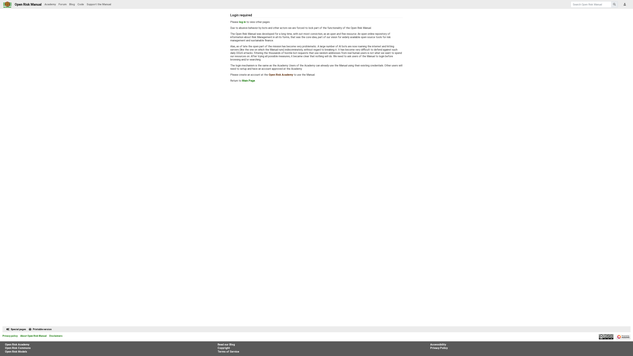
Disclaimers (55, 336)
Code (80, 4)
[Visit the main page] (7, 4)
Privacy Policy (439, 348)
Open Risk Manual (28, 4)
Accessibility (438, 344)
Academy (50, 4)
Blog (72, 4)
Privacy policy (10, 336)
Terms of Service (228, 351)
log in (242, 22)
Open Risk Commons (18, 348)
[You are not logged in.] (625, 4)
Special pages (18, 329)
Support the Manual (99, 4)
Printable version (42, 329)
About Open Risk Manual (33, 336)
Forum (63, 4)
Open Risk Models (16, 351)
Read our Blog (226, 344)
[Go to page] (614, 4)
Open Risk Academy (281, 74)
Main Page (248, 80)
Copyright (224, 348)
